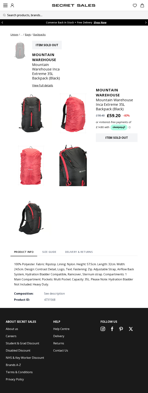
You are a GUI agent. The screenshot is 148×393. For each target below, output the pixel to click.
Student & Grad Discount (22, 343)
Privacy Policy (15, 379)
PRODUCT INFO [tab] (24, 252)
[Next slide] (146, 22)
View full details (42, 85)
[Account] (12, 5)
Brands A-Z (13, 365)
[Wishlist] (135, 5)
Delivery (58, 336)
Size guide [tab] (49, 252)
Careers (11, 336)
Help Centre (61, 329)
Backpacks (39, 34)
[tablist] (53, 252)
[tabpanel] (74, 282)
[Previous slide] (2, 22)
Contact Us (60, 350)
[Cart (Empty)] (142, 5)
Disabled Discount (18, 350)
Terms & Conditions (19, 372)
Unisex (14, 34)
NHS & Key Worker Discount (25, 358)
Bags (28, 34)
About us (12, 329)
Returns (58, 343)
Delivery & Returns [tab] (79, 252)
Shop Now (100, 22)
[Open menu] (5, 5)
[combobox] (74, 15)
